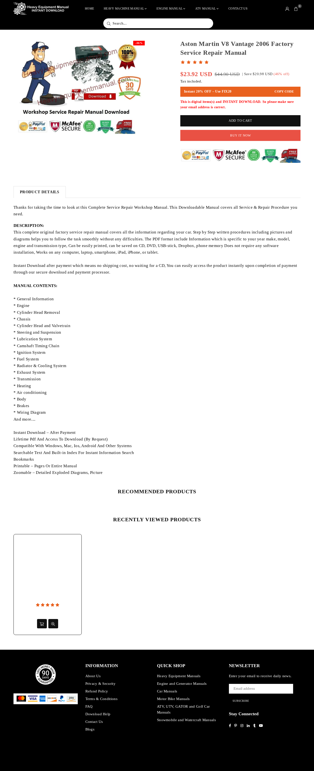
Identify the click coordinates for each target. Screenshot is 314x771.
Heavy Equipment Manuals (178, 676)
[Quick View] (53, 623)
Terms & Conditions (101, 699)
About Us (93, 676)
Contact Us (238, 8)
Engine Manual (170, 8)
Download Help (98, 714)
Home (89, 8)
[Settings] (287, 8)
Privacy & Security (100, 684)
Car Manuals (167, 691)
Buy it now (240, 135)
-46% (139, 42)
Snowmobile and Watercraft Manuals (186, 720)
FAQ (89, 706)
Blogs (90, 729)
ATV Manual (205, 8)
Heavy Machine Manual (124, 8)
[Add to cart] (42, 623)
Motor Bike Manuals (173, 699)
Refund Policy (96, 691)
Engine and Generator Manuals (182, 684)
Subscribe (241, 700)
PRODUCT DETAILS (39, 192)
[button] (296, 8)
